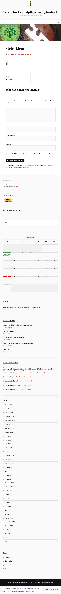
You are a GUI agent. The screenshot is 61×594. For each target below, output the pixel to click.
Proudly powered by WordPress (18, 582)
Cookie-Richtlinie (32, 591)
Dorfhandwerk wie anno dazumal (13, 337)
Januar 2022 (8, 475)
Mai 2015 (8, 510)
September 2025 (10, 428)
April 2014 (8, 534)
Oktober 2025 (9, 424)
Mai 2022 (8, 471)
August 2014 (9, 526)
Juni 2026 (8, 409)
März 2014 (8, 537)
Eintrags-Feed (9, 561)
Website (8, 144)
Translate (16, 186)
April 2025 (8, 440)
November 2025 (10, 420)
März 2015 (8, 514)
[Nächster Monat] (54, 237)
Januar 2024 (8, 467)
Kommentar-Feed (10, 565)
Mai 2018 (8, 491)
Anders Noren (48, 582)
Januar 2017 (8, 495)
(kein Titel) (6, 349)
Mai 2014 (8, 530)
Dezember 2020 (9, 483)
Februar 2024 (9, 463)
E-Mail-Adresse (10, 135)
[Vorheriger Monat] (7, 237)
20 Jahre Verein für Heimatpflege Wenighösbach (18, 343)
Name (8, 126)
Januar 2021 (8, 479)
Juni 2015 (8, 506)
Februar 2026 (9, 413)
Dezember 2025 (9, 416)
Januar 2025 (8, 452)
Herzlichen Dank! (8, 331)
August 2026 (9, 405)
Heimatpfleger (26, 54)
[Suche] (56, 22)
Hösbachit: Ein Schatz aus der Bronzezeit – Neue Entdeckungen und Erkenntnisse (28, 373)
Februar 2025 (9, 448)
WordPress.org (9, 569)
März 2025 (8, 444)
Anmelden (8, 557)
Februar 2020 (9, 487)
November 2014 (10, 522)
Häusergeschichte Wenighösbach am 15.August (17, 325)
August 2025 (9, 432)
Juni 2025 (8, 436)
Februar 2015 (9, 518)
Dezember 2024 (9, 455)
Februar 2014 (9, 541)
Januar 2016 (8, 502)
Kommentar (10, 107)
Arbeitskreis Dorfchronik (23, 377)
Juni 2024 (8, 459)
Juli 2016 (7, 498)
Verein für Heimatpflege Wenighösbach (30, 12)
